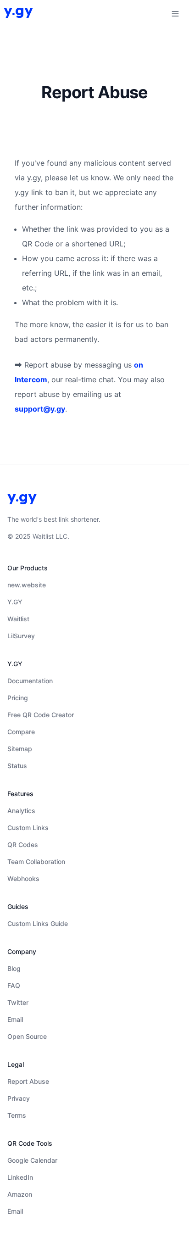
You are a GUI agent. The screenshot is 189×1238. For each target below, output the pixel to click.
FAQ (13, 985)
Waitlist (18, 619)
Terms (16, 1115)
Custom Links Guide (37, 923)
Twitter (17, 1002)
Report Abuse (28, 1081)
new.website (26, 585)
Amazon (19, 1194)
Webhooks (23, 878)
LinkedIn (20, 1177)
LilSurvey (21, 636)
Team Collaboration (36, 861)
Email (15, 1019)
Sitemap (19, 749)
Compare (21, 732)
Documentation (30, 681)
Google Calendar (32, 1160)
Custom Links (28, 827)
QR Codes (22, 844)
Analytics (21, 810)
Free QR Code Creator (40, 715)
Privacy (18, 1098)
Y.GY (14, 602)
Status (17, 766)
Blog (14, 968)
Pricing (17, 698)
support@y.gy (40, 408)
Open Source (27, 1036)
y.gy (18, 10)
